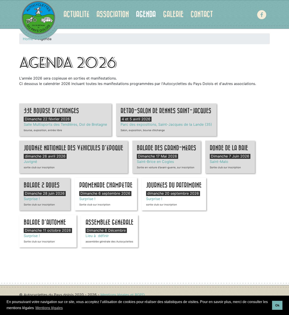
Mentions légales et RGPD (122, 294)
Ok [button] (277, 305)
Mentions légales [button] (49, 308)
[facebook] (262, 14)
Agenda (146, 14)
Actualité (76, 14)
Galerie (173, 14)
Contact (202, 14)
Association (112, 14)
